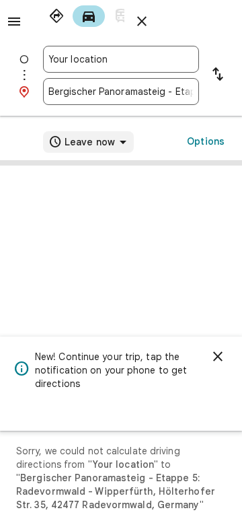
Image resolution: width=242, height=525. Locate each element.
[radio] (56, 16)
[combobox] (121, 59)
